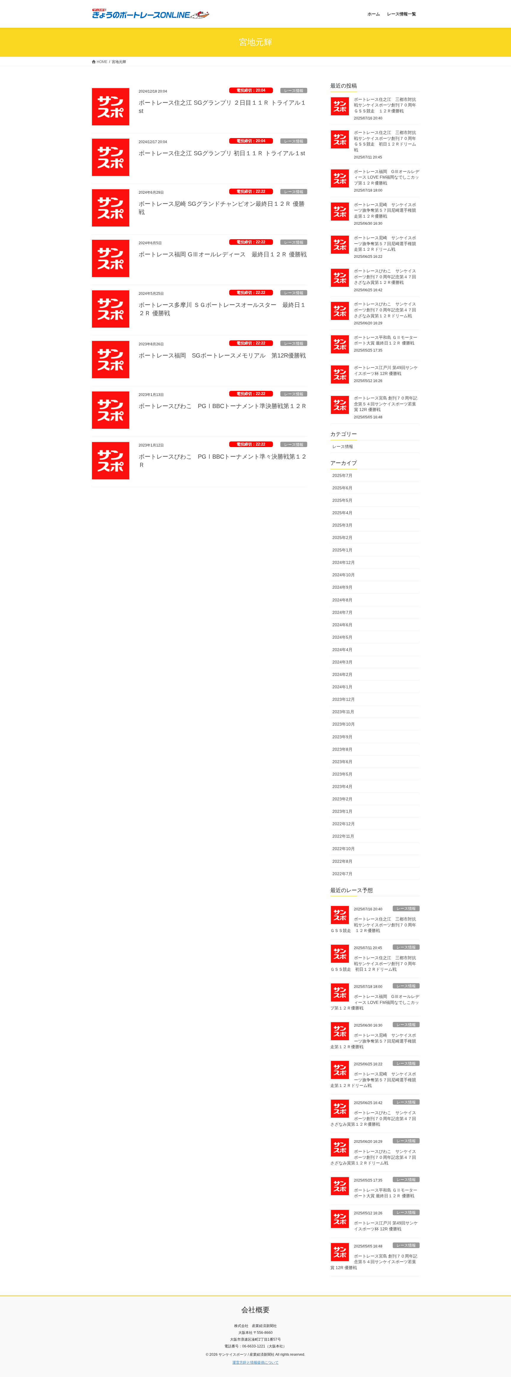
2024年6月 (342, 624)
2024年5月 (342, 637)
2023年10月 (343, 724)
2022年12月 (343, 823)
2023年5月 (342, 774)
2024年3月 (342, 662)
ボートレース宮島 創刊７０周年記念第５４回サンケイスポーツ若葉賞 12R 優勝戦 (385, 404)
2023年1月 (342, 811)
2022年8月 (342, 861)
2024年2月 (342, 674)
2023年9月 (342, 736)
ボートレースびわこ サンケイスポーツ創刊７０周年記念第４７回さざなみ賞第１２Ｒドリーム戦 (385, 310)
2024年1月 (342, 687)
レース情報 (293, 90)
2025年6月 (342, 488)
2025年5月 (342, 500)
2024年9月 (342, 587)
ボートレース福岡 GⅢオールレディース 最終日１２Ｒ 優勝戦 (223, 254)
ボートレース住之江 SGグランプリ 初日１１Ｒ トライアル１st (222, 153)
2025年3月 (342, 525)
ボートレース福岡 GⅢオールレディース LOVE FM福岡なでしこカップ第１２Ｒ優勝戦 (386, 177)
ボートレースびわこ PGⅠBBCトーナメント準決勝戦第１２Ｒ (223, 406)
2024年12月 (343, 562)
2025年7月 (342, 475)
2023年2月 (342, 799)
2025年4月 (342, 512)
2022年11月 (343, 836)
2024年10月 (343, 574)
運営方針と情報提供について (255, 1362)
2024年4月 (342, 649)
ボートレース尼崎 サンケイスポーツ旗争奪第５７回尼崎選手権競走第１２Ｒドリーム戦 (385, 243)
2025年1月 (342, 550)
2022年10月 (343, 848)
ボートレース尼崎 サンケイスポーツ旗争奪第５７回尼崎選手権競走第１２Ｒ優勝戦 (385, 210)
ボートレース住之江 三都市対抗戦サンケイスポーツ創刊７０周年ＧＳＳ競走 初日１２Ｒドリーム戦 (373, 963)
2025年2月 (342, 537)
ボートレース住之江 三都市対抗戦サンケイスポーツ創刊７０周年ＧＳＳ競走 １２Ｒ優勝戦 (385, 105)
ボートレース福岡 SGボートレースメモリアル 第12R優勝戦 (222, 355)
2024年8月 (342, 600)
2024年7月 (342, 612)
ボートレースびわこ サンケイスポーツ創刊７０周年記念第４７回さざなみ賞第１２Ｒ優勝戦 (385, 276)
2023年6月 (342, 761)
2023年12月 (343, 699)
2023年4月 (342, 786)
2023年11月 (343, 711)
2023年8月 (342, 749)
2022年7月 (342, 873)
